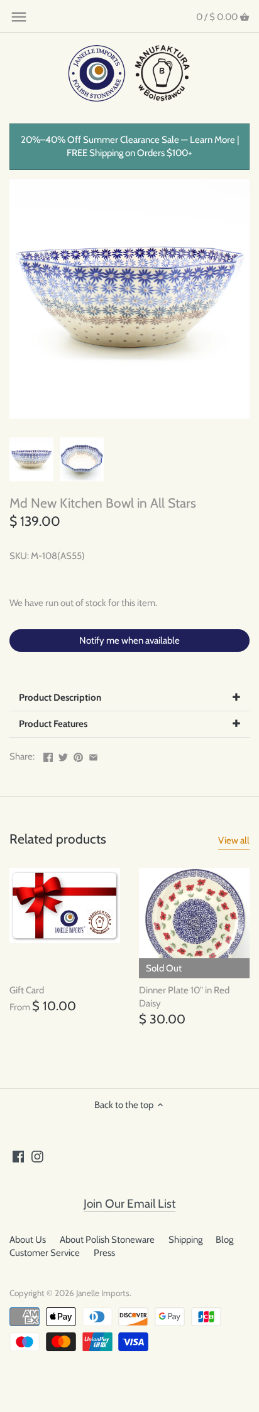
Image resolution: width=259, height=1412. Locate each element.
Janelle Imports (103, 1293)
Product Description (60, 697)
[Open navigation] (18, 17)
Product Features (53, 724)
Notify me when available (129, 640)
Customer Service (44, 1252)
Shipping (185, 1239)
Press (104, 1252)
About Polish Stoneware (107, 1239)
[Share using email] (93, 755)
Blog (224, 1239)
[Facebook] (19, 1156)
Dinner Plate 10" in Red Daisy (184, 997)
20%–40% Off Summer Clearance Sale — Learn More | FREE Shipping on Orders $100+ (130, 146)
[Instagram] (37, 1156)
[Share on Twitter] (63, 755)
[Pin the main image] (78, 755)
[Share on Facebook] (48, 755)
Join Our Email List (129, 1203)
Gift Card (26, 990)
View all (234, 840)
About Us (27, 1239)
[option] (31, 459)
